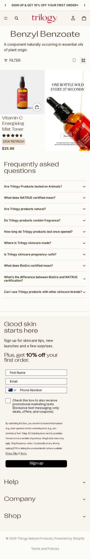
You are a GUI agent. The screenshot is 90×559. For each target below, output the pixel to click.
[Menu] (6, 18)
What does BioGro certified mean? (28, 265)
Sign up (36, 463)
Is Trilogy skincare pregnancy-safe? (30, 254)
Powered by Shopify (69, 538)
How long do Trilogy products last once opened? (38, 231)
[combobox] (12, 390)
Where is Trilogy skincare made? (27, 243)
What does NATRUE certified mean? (30, 197)
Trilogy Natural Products (35, 538)
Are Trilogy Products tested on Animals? (33, 186)
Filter (15, 60)
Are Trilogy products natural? (25, 209)
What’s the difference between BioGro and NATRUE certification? (41, 278)
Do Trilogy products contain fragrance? (32, 220)
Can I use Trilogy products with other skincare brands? (43, 292)
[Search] (16, 18)
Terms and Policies (45, 549)
